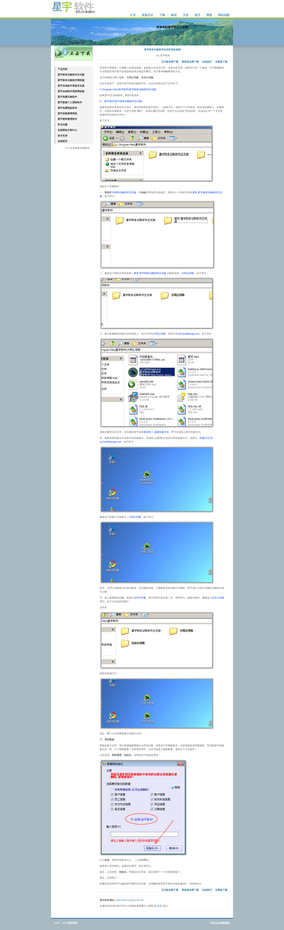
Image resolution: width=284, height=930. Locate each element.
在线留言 (62, 141)
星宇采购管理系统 (67, 113)
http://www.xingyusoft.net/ (130, 900)
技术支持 (62, 135)
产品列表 (62, 69)
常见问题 (62, 124)
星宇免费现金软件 (67, 107)
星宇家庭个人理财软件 (70, 102)
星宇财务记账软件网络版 (71, 80)
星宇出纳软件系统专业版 (71, 85)
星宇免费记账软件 (67, 96)
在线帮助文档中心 (67, 130)
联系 (159, 905)
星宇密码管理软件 (67, 119)
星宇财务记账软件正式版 (71, 74)
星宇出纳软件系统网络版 (71, 91)
